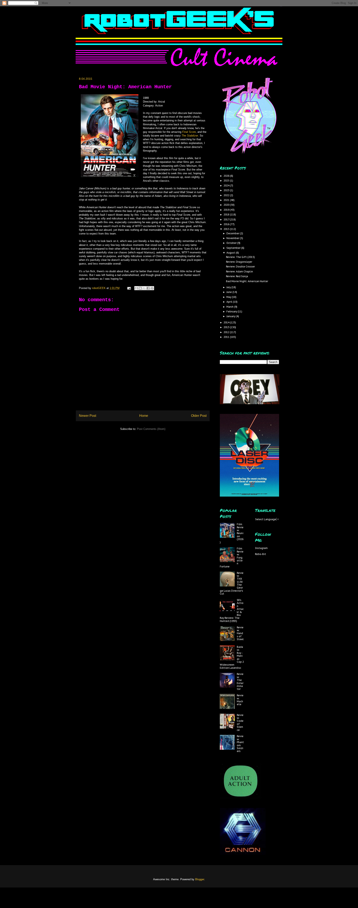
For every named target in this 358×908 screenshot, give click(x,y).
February (232, 311)
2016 (227, 224)
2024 (227, 185)
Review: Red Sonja (237, 276)
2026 (227, 175)
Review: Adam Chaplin (239, 271)
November (233, 238)
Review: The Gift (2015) (240, 257)
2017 (227, 219)
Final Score (189, 131)
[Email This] (136, 288)
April (229, 301)
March (230, 306)
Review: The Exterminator (240, 681)
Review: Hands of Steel (240, 633)
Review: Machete (240, 700)
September (233, 247)
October (231, 242)
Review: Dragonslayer (239, 261)
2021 (227, 200)
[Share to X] (144, 288)
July (228, 287)
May (229, 297)
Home (143, 415)
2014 (227, 322)
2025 (227, 180)
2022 (227, 195)
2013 (227, 327)
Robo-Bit (260, 554)
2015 (227, 229)
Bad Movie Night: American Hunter (247, 281)
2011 (227, 337)
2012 (227, 332)
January (231, 316)
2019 (227, 209)
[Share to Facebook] (148, 288)
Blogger (199, 879)
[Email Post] (129, 288)
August (231, 252)
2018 (227, 214)
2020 (227, 204)
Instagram (261, 548)
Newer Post (87, 415)
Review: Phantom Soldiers (240, 744)
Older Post (199, 415)
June (229, 292)
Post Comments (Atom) (151, 428)
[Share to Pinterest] (152, 288)
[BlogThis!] (140, 288)
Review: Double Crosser (240, 266)
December (233, 233)
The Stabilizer (189, 135)
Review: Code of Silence (240, 722)
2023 (227, 190)
